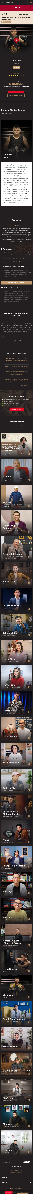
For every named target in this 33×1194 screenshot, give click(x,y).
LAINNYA (4, 1182)
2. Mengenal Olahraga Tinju (16, 271)
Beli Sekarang (5, 21)
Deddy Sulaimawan (13, 554)
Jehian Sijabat (10, 633)
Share (17, 67)
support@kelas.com (17, 1172)
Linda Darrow (10, 969)
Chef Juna (8, 1098)
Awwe (6, 840)
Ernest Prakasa (10, 1047)
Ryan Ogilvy (9, 1150)
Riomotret (8, 1124)
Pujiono (7, 502)
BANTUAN (5, 1180)
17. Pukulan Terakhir (15, 294)
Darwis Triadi (10, 1071)
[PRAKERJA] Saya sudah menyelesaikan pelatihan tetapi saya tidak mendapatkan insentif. (16, 360)
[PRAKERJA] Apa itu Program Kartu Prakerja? (16, 366)
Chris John (8, 995)
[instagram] (24, 1162)
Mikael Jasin (9, 582)
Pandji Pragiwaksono (14, 866)
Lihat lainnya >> (25, 385)
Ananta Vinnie (10, 711)
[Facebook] (29, 1162)
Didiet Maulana (11, 737)
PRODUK (4, 1177)
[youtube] (26, 1162)
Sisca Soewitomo (12, 762)
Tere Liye (7, 892)
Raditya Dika (9, 788)
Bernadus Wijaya (12, 606)
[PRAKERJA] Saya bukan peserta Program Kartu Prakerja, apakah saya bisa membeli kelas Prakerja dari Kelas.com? (16, 373)
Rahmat (7, 477)
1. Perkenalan (16, 253)
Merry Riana (9, 659)
